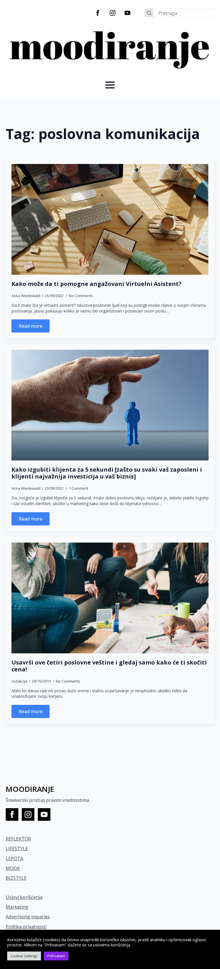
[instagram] (112, 13)
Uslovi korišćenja (24, 897)
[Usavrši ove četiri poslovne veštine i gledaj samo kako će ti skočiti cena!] (110, 598)
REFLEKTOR (18, 839)
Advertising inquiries (28, 916)
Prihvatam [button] (56, 955)
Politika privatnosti (26, 926)
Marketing (17, 907)
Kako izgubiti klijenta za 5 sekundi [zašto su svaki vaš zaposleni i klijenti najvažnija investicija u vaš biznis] (106, 473)
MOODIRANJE (30, 789)
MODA (13, 868)
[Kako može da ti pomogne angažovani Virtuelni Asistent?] (110, 219)
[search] (149, 13)
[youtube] (127, 13)
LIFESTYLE (17, 848)
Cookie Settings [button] (24, 955)
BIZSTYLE (16, 878)
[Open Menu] (110, 85)
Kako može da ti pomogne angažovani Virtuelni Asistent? (96, 283)
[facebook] (97, 13)
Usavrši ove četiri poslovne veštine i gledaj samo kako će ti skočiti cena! (109, 666)
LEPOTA (14, 858)
